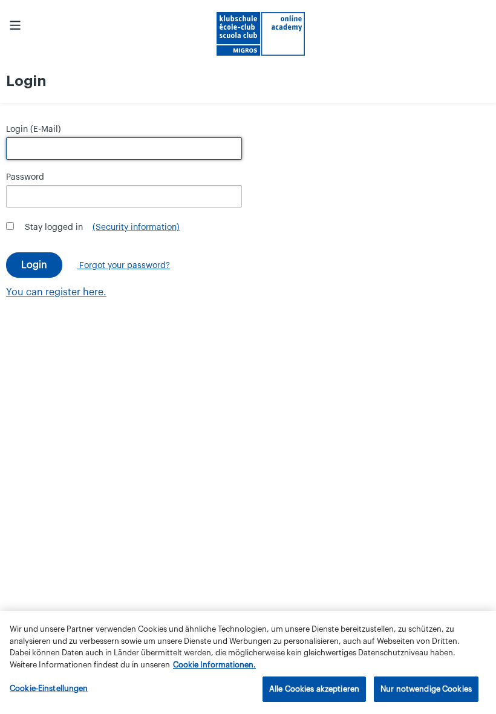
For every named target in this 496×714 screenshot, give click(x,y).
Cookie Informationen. (214, 665)
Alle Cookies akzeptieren (314, 689)
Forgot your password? (123, 265)
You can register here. (56, 292)
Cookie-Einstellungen (49, 688)
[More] (15, 25)
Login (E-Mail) (33, 129)
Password (25, 177)
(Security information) (136, 227)
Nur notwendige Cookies (426, 689)
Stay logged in (54, 227)
